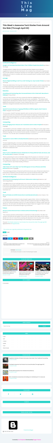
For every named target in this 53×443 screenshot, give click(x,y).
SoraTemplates (21, 439)
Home (4, 22)
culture (4, 341)
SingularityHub (15, 223)
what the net (6, 348)
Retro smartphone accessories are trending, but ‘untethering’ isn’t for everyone (27, 377)
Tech (4, 106)
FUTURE (5, 78)
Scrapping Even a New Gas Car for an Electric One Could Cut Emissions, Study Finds (42, 273)
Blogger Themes (37, 439)
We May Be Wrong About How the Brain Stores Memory (9, 272)
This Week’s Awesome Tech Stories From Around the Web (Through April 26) (27, 222)
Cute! (4, 336)
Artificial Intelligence (9, 63)
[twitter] (20, 394)
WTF (4, 338)
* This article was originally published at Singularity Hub (17, 229)
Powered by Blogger (28, 430)
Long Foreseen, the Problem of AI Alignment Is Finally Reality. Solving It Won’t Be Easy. (26, 273)
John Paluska (6, 31)
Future (5, 150)
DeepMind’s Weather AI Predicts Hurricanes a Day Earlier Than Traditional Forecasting (28, 358)
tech (7, 22)
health (4, 343)
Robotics (5, 91)
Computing (6, 122)
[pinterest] (32, 394)
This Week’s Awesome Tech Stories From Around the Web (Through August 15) (26, 364)
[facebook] (8, 394)
